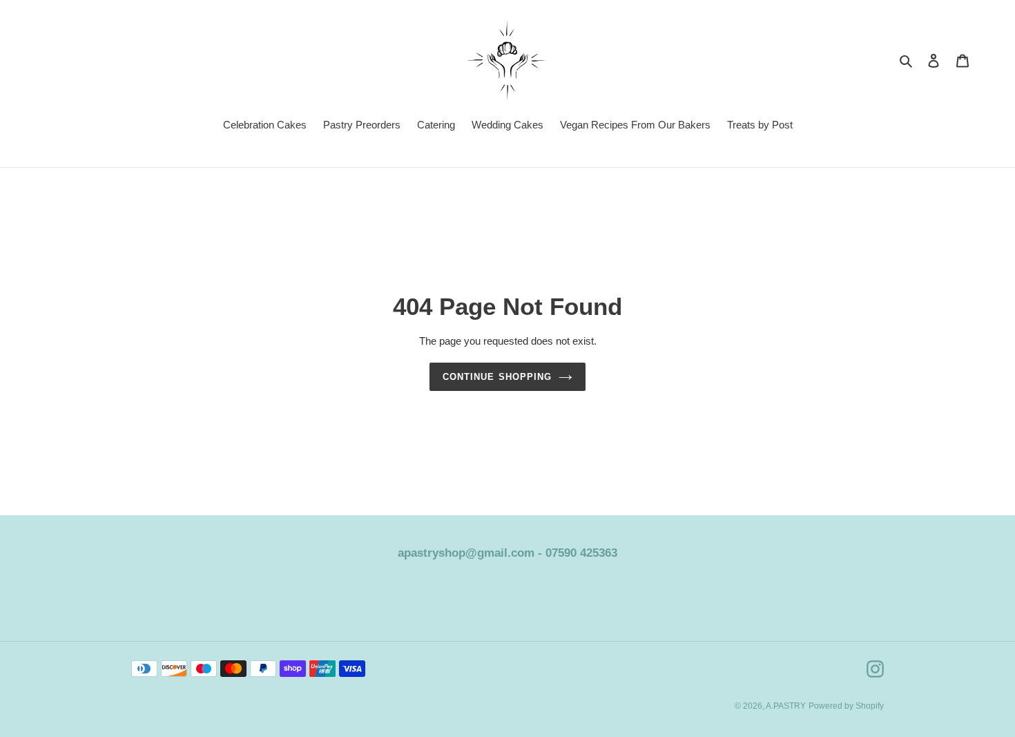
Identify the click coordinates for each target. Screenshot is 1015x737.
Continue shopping (497, 377)
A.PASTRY (786, 706)
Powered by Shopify (846, 706)
